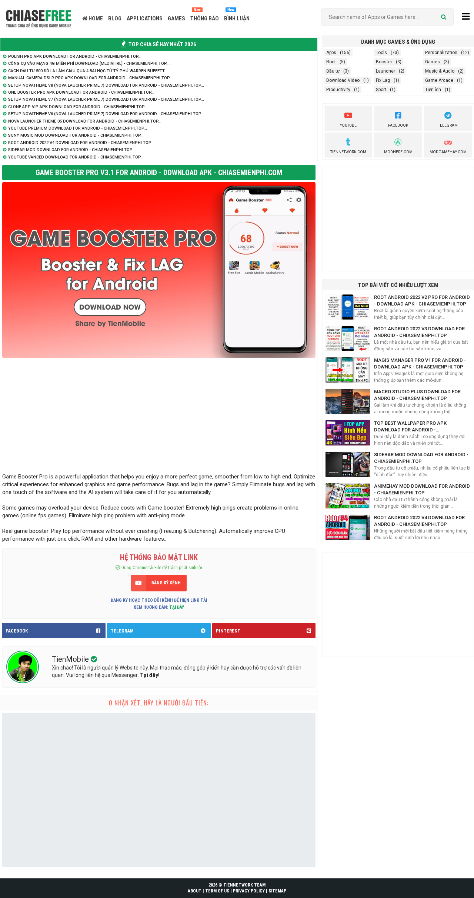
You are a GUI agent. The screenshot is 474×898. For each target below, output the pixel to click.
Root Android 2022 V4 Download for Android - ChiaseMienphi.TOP (419, 521)
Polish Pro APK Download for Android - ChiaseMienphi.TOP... (74, 56)
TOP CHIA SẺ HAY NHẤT (161, 44)
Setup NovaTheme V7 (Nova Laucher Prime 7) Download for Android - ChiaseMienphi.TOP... (106, 99)
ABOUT (194, 891)
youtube (348, 125)
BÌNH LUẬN (237, 18)
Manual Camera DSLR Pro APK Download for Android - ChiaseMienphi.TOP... (90, 78)
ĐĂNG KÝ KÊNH (166, 582)
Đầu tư (333, 71)
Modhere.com (398, 152)
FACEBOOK (17, 631)
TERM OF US (217, 891)
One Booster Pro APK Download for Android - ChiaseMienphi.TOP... (81, 92)
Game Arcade (439, 80)
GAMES (176, 18)
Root (331, 61)
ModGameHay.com (448, 152)
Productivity (338, 89)
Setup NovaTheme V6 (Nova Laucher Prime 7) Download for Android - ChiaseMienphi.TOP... (106, 113)
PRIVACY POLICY (249, 891)
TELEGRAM (122, 631)
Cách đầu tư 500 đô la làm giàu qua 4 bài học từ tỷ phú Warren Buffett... (88, 71)
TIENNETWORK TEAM (244, 885)
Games (432, 61)
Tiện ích (433, 89)
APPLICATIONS (145, 18)
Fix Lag (383, 80)
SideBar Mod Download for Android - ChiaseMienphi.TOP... (71, 149)
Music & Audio (439, 71)
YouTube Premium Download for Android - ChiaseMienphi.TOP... (77, 128)
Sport (381, 89)
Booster (384, 61)
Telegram (448, 125)
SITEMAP (277, 891)
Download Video (343, 80)
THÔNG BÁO (204, 18)
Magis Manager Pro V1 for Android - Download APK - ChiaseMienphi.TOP (420, 363)
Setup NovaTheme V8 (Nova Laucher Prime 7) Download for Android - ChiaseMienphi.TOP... (106, 85)
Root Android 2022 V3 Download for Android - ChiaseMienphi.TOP (419, 332)
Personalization (441, 52)
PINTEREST (228, 631)
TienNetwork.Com (348, 152)
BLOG (114, 18)
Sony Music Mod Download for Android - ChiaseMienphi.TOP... (76, 135)
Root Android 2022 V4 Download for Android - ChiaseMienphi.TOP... (81, 142)
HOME (95, 18)
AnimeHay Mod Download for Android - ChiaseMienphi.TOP (422, 489)
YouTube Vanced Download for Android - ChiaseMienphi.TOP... (76, 157)
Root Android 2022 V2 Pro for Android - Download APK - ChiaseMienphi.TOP (422, 300)
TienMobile (71, 659)
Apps (331, 52)
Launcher (385, 71)
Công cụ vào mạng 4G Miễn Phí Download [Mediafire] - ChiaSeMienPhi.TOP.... (89, 63)
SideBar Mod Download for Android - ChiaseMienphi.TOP (421, 458)
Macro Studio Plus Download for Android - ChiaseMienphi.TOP (417, 395)
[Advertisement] (159, 413)
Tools (381, 52)
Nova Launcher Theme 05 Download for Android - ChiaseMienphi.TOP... (84, 121)
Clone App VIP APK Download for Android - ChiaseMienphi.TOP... (77, 106)
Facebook (398, 125)
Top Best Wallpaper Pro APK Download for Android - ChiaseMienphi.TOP (410, 426)
